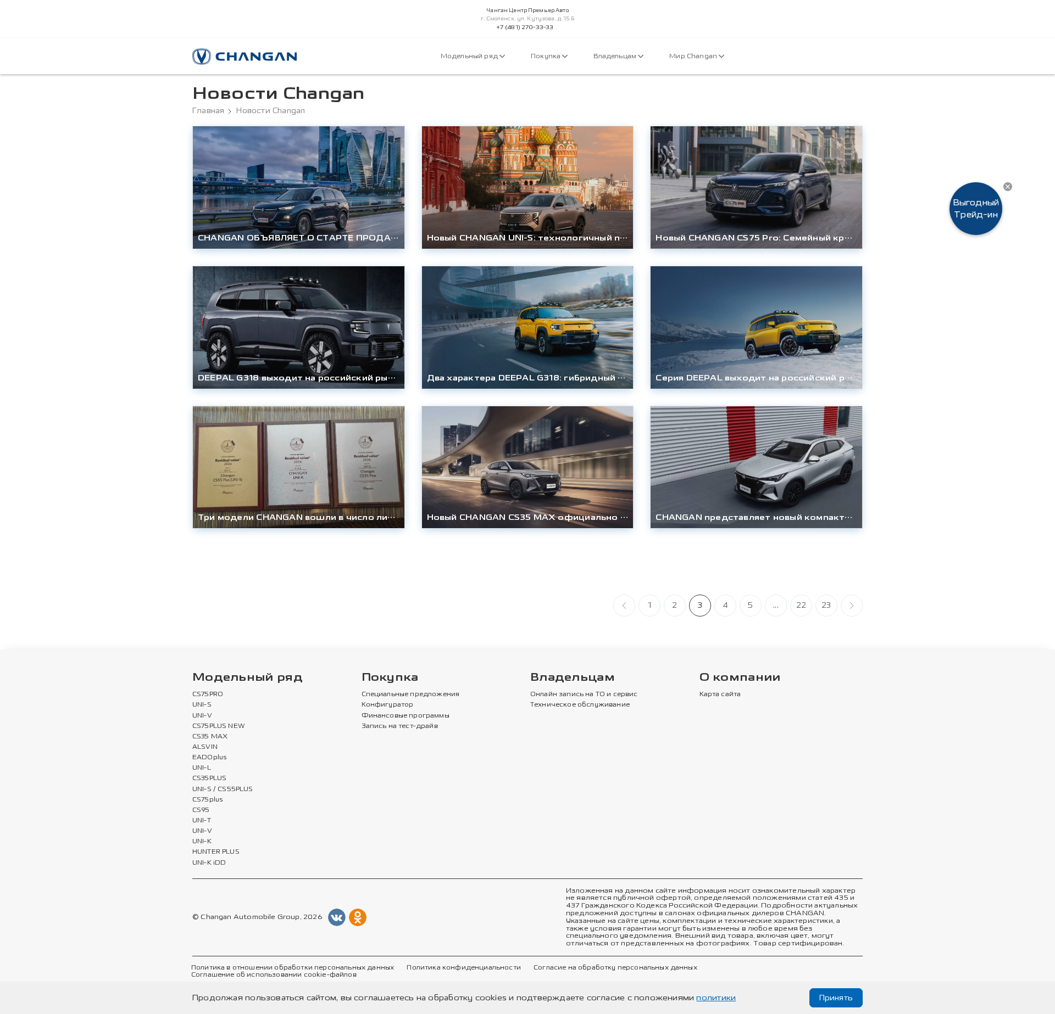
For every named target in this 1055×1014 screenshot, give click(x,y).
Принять (836, 998)
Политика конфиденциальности (463, 968)
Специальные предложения (411, 694)
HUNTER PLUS (216, 852)
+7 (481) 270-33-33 (525, 27)
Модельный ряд (470, 56)
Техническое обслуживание (580, 705)
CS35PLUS (209, 778)
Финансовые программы (405, 716)
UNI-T (201, 820)
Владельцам (615, 56)
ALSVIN (205, 747)
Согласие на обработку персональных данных (615, 968)
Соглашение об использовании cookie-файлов (274, 975)
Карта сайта (720, 694)
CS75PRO (207, 694)
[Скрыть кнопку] (1007, 186)
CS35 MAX (209, 736)
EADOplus (209, 757)
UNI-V (202, 716)
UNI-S (202, 705)
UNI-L (201, 768)
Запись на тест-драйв (400, 726)
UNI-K (202, 841)
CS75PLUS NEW (218, 726)
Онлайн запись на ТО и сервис (584, 694)
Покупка (546, 56)
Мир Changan (694, 56)
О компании (740, 677)
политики (716, 997)
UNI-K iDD (209, 863)
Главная (208, 111)
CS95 (201, 810)
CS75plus (207, 800)
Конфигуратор (388, 705)
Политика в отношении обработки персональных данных (292, 968)
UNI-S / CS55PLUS (222, 789)
